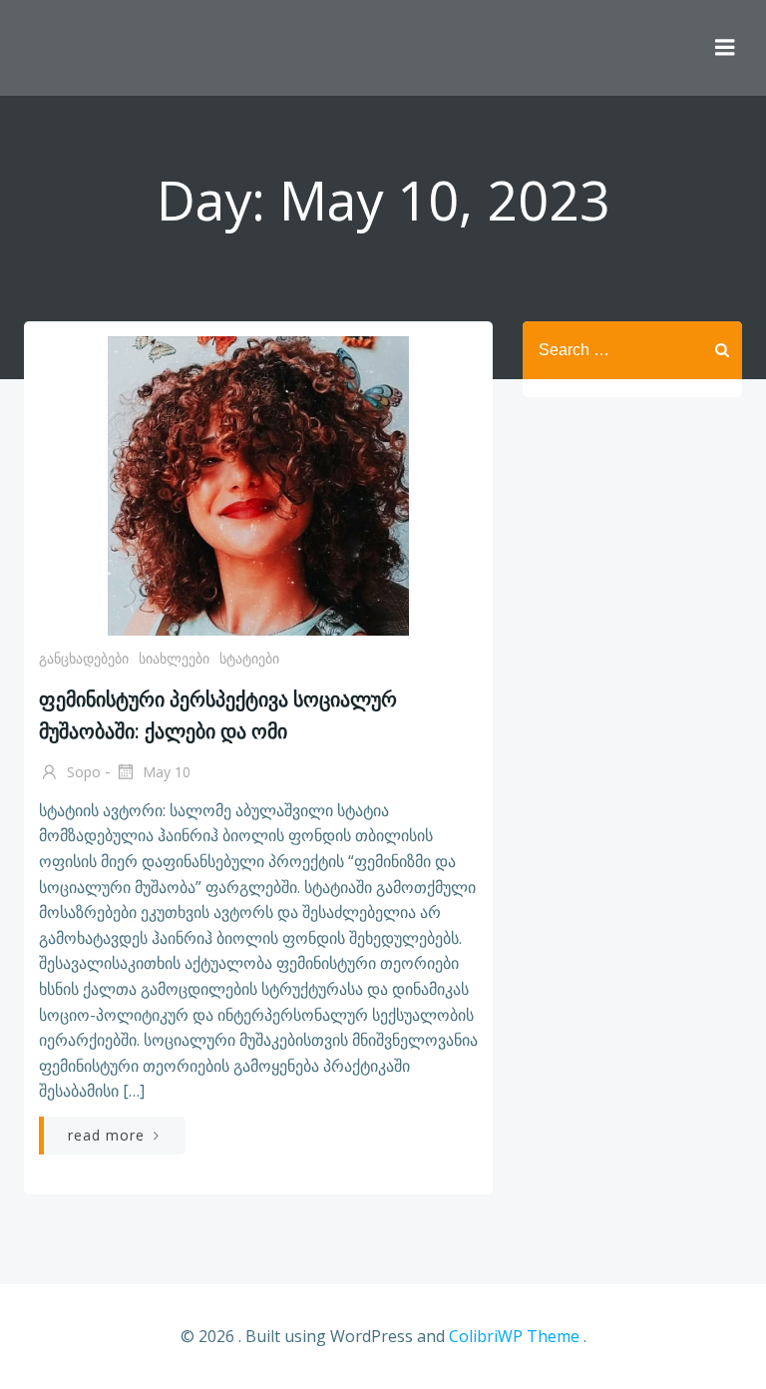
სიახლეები (174, 658)
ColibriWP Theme (514, 1336)
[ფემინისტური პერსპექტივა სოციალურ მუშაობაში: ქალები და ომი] (258, 484)
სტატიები (249, 658)
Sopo (82, 771)
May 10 (165, 771)
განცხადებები (84, 658)
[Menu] (725, 48)
